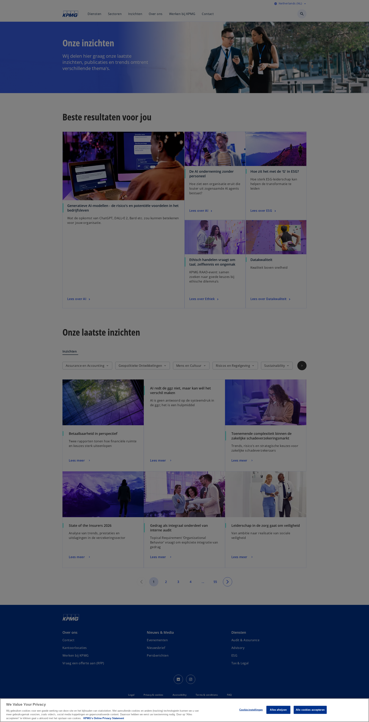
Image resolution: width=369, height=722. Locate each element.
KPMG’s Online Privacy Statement (103, 718)
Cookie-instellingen (251, 709)
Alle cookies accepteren (310, 709)
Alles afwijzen (278, 709)
